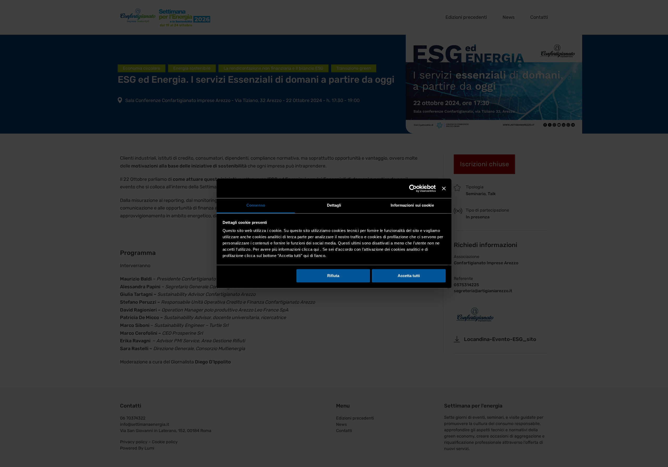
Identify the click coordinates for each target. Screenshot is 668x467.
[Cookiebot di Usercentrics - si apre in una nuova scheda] (413, 188)
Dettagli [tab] (334, 205)
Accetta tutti (409, 275)
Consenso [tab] (255, 205)
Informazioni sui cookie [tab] (412, 205)
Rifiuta (333, 275)
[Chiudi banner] (444, 188)
